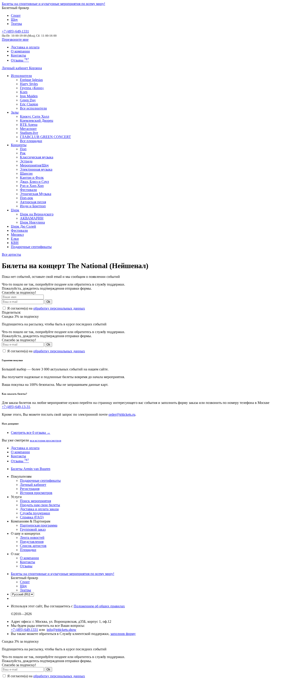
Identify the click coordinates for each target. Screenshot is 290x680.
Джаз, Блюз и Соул (34, 182)
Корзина (35, 68)
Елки (15, 239)
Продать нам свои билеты (40, 505)
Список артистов (33, 546)
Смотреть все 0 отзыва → (30, 432)
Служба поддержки (35, 513)
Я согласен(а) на (45, 308)
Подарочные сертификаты (31, 247)
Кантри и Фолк (32, 177)
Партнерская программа (38, 525)
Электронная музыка (36, 169)
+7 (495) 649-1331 (24, 630)
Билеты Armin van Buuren (30, 469)
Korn (23, 92)
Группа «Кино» (32, 88)
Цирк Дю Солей (23, 226)
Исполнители (21, 76)
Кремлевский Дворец (36, 120)
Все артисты (11, 254)
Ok (48, 301)
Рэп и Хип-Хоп (32, 186)
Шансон (26, 173)
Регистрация (29, 489)
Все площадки (31, 141)
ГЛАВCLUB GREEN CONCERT (45, 137)
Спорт (16, 15)
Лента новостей (32, 537)
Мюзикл (17, 234)
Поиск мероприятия (35, 501)
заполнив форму (123, 634)
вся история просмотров (45, 440)
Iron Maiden (29, 96)
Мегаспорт (28, 129)
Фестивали (28, 190)
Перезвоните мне (15, 39)
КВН (15, 243)
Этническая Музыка (35, 194)
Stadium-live (29, 133)
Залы (15, 112)
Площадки (28, 550)
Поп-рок (26, 198)
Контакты (18, 55)
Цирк (15, 210)
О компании (20, 51)
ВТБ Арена (28, 124)
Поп (23, 149)
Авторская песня (33, 202)
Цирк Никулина (32, 222)
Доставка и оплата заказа (39, 509)
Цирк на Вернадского (36, 214)
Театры (16, 24)
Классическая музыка (36, 157)
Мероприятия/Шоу (34, 165)
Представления (32, 542)
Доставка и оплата (25, 47)
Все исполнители (33, 108)
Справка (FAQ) (32, 517)
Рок (23, 153)
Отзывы (20, 60)
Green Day (28, 100)
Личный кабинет (15, 68)
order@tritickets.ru (122, 414)
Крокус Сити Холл (34, 116)
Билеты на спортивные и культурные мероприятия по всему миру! (53, 4)
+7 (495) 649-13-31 (16, 407)
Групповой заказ (33, 529)
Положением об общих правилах (99, 606)
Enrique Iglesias (31, 80)
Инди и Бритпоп (33, 206)
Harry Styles (29, 84)
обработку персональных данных (59, 308)
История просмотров (36, 493)
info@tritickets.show (61, 630)
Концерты (19, 145)
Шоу (14, 19)
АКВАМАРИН (32, 218)
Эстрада (26, 161)
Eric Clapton (29, 104)
